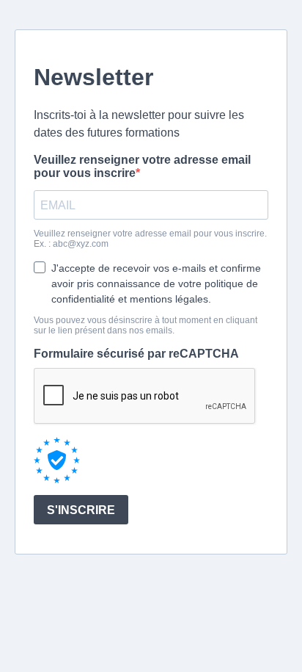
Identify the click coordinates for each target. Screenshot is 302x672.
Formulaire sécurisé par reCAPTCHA (136, 353)
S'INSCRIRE (81, 510)
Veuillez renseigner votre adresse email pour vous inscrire (142, 166)
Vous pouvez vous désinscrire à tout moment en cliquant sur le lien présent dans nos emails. (145, 325)
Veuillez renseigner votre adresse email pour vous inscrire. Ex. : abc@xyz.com (150, 238)
